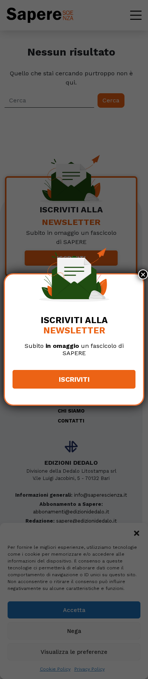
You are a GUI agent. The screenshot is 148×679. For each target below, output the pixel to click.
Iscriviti (74, 379)
